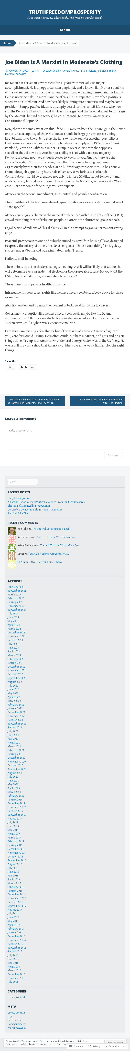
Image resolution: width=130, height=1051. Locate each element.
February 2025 (16, 598)
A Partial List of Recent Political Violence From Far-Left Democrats (46, 502)
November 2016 (17, 940)
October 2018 (15, 856)
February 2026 (16, 587)
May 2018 (13, 875)
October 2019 (15, 811)
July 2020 (13, 776)
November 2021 (17, 716)
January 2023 (15, 663)
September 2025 (17, 590)
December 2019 (16, 803)
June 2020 (13, 780)
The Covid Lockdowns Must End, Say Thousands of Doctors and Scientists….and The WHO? (34, 401)
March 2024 (14, 628)
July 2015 (13, 981)
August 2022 (15, 682)
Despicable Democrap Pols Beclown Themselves (35, 509)
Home (7, 43)
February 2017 (16, 928)
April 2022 (14, 697)
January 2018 (15, 890)
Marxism (10, 73)
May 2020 (13, 784)
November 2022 (17, 670)
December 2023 (16, 632)
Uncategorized (16, 997)
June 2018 (13, 871)
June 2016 (13, 959)
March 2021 (14, 746)
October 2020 (15, 765)
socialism (21, 73)
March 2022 (14, 701)
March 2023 (14, 655)
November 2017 (17, 898)
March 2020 (14, 792)
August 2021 (15, 727)
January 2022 (15, 708)
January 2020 (15, 799)
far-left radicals (88, 70)
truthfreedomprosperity (65, 11)
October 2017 (15, 902)
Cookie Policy (62, 1044)
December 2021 (16, 712)
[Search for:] (23, 482)
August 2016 (15, 951)
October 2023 (15, 640)
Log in (11, 1016)
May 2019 (13, 830)
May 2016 (13, 963)
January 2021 (15, 754)
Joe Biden (102, 70)
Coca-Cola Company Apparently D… (48, 553)
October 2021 (15, 720)
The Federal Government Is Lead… (51, 529)
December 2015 (16, 974)
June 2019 (13, 826)
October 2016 (15, 944)
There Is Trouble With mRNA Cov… (56, 537)
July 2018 (13, 868)
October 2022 (15, 674)
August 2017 (15, 909)
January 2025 (15, 602)
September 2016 (17, 947)
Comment (113, 455)
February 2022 (16, 704)
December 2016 (16, 936)
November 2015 (17, 978)
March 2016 (14, 970)
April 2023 (14, 651)
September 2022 (17, 678)
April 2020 (14, 788)
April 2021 (14, 742)
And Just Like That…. (19, 513)
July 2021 (13, 731)
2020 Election (53, 70)
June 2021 (13, 735)
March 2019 (14, 837)
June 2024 (13, 617)
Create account (16, 1012)
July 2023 (13, 644)
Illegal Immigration (19, 498)
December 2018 (16, 849)
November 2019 (17, 807)
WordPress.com (17, 1027)
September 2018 (17, 860)
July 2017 (13, 913)
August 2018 (15, 864)
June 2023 (13, 647)
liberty (112, 70)
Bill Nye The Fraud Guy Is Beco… (44, 562)
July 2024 (13, 613)
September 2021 (17, 723)
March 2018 (14, 883)
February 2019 (16, 841)
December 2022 (16, 666)
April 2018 (14, 879)
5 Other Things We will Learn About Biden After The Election (100, 401)
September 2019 (17, 814)
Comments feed (16, 1024)
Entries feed (14, 1020)
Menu (65, 29)
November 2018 (17, 852)
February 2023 (16, 659)
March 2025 (14, 594)
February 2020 (16, 795)
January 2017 (15, 932)
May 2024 (13, 621)
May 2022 (13, 693)
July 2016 (13, 955)
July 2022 (13, 685)
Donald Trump (70, 70)
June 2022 (13, 689)
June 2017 (13, 917)
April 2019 (14, 833)
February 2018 (16, 887)
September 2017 (17, 906)
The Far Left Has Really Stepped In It (29, 505)
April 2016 (14, 966)
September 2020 (17, 769)
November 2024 (17, 606)
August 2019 (15, 818)
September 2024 (17, 609)
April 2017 (14, 925)
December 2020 (16, 757)
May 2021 (13, 738)
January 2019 (15, 845)
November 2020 (17, 761)
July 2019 (13, 822)
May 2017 (13, 921)
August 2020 (15, 773)
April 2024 (14, 625)
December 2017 (16, 894)
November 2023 (17, 636)
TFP (37, 70)
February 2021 (16, 750)
